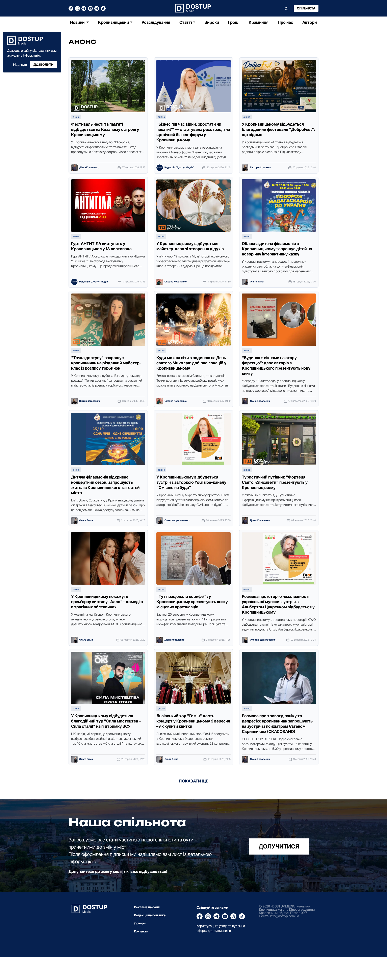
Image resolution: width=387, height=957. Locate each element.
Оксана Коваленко (175, 281)
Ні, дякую (20, 65)
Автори (309, 22)
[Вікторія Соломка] (245, 167)
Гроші (233, 22)
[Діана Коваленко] (74, 167)
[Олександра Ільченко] (159, 520)
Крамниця (258, 22)
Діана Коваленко (89, 167)
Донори (140, 923)
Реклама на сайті (147, 907)
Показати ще (193, 781)
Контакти (141, 931)
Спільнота (306, 8)
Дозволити (43, 65)
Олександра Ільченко (177, 520)
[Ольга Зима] (245, 282)
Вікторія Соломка (260, 167)
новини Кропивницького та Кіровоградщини (287, 908)
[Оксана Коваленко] (159, 282)
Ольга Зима (257, 281)
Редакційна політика (150, 915)
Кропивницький (113, 22)
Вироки (212, 22)
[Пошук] (286, 8)
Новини (77, 22)
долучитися (279, 846)
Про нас (285, 22)
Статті (185, 22)
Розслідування (156, 22)
